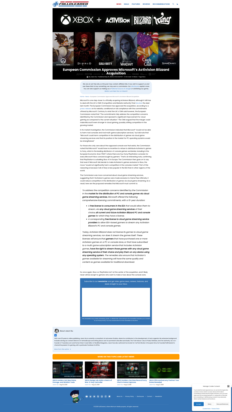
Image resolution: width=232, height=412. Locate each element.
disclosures (135, 86)
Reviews (146, 4)
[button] (228, 386)
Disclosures (140, 396)
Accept (198, 404)
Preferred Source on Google (121, 89)
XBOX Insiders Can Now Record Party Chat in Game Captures (132, 381)
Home (82, 96)
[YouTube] (86, 396)
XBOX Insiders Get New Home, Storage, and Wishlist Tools (64, 381)
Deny (209, 404)
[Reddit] (90, 396)
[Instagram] (101, 396)
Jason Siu (94, 77)
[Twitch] (105, 396)
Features (136, 4)
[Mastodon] (109, 396)
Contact (149, 396)
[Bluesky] (94, 396)
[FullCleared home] (77, 396)
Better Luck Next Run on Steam (116, 91)
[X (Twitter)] (98, 396)
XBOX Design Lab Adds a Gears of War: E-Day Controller (98, 381)
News (118, 4)
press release (85, 108)
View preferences (222, 404)
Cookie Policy (207, 408)
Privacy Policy (215, 408)
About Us (119, 396)
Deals (126, 4)
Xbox (143, 77)
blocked (139, 103)
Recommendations (161, 4)
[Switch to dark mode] (177, 4)
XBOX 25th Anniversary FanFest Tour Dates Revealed (164, 381)
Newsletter (158, 396)
